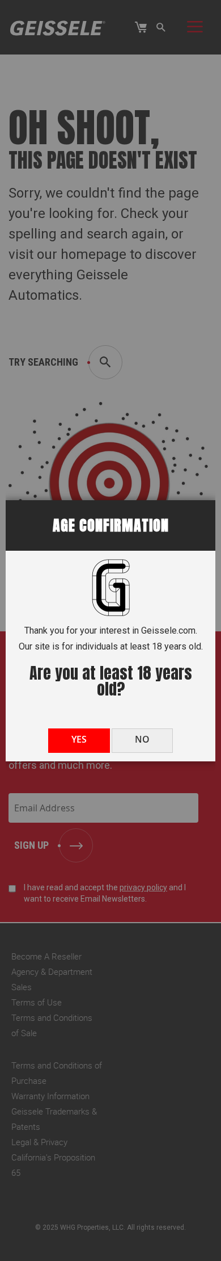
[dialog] (110, 630)
